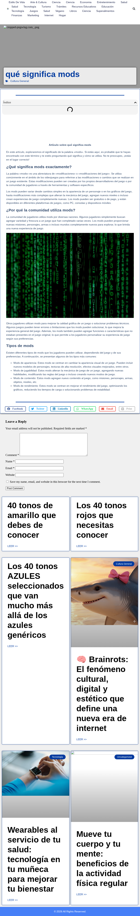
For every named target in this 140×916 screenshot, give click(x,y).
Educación (108, 6)
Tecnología (30, 6)
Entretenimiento (106, 2)
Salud (124, 2)
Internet (48, 15)
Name (10, 461)
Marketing (33, 15)
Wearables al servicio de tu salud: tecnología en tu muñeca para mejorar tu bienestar (34, 859)
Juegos (34, 10)
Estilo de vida (17, 2)
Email (9, 468)
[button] (134, 8)
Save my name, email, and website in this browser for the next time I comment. (55, 481)
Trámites (61, 6)
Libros (73, 10)
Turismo (46, 6)
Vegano (59, 10)
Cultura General (19, 81)
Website (10, 474)
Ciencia (56, 2)
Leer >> (12, 546)
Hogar (62, 15)
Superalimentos (105, 10)
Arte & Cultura (38, 2)
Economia (86, 2)
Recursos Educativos (84, 6)
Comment (12, 455)
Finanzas (16, 15)
